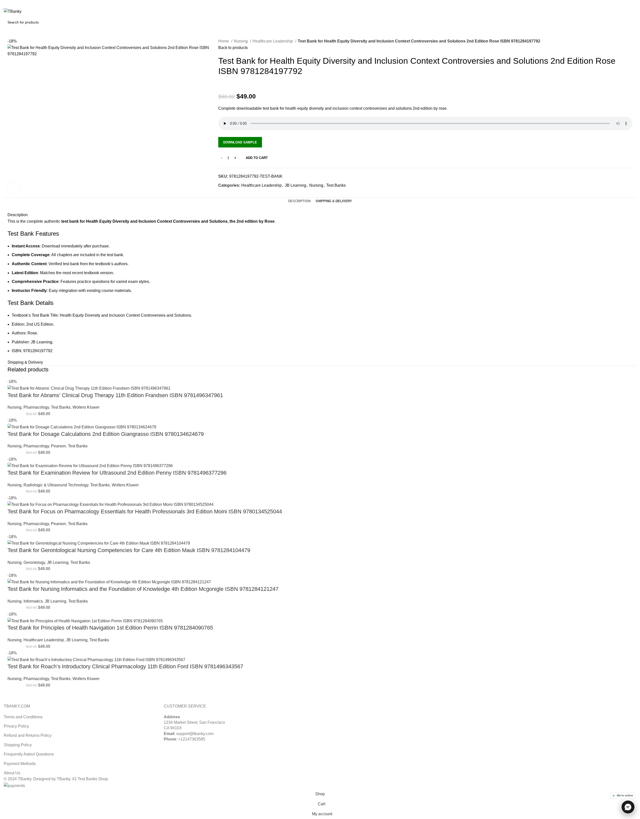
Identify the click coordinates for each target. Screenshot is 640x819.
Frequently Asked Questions (29, 754)
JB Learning (295, 185)
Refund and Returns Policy (28, 735)
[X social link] (622, 3)
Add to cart (257, 158)
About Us (12, 773)
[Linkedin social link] (633, 3)
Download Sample (240, 142)
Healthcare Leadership (273, 41)
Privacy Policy (16, 726)
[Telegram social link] (245, 194)
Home (224, 41)
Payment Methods (20, 764)
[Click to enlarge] (14, 187)
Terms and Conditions (23, 717)
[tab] (299, 201)
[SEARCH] (630, 22)
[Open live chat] (628, 807)
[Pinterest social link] (627, 3)
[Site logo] (13, 11)
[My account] (611, 11)
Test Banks (336, 185)
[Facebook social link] (222, 194)
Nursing (241, 41)
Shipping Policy (18, 745)
